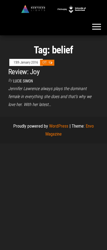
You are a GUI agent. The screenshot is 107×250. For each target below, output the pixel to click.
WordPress (58, 126)
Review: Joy (24, 72)
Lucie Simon (23, 81)
